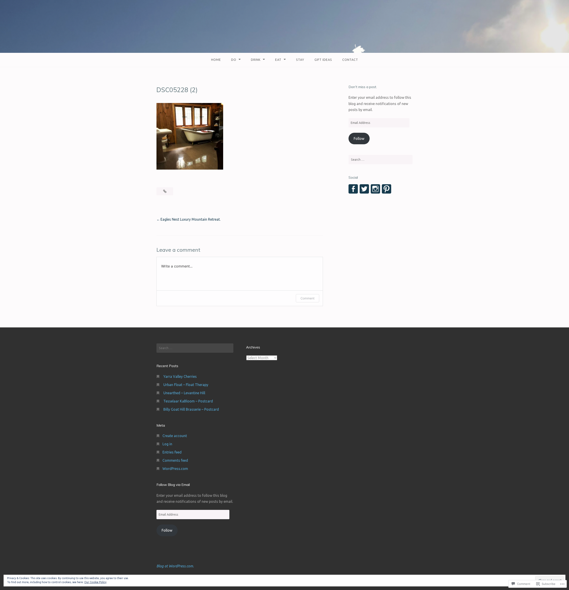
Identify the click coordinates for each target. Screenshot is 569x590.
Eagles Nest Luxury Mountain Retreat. (190, 219)
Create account (174, 436)
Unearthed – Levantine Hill (184, 393)
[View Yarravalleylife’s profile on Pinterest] (386, 188)
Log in (167, 444)
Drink (255, 59)
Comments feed (175, 460)
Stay (300, 59)
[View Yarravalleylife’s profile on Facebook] (353, 188)
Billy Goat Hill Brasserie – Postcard (191, 409)
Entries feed (172, 452)
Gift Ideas (323, 59)
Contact (350, 59)
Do (233, 59)
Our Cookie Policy (95, 582)
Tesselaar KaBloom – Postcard (188, 401)
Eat (278, 59)
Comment (308, 298)
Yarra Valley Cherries (180, 376)
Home (216, 59)
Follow (359, 139)
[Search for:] (381, 159)
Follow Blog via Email (173, 484)
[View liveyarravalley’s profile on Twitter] (364, 188)
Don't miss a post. (363, 87)
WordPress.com (175, 469)
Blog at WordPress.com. (175, 566)
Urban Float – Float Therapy (185, 385)
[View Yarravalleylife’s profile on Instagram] (375, 188)
